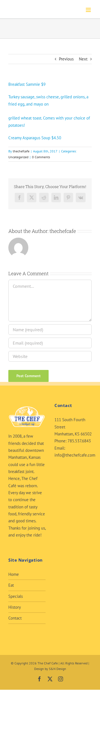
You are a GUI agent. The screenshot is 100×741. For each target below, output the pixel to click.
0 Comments (41, 157)
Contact (15, 618)
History (14, 607)
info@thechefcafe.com (74, 455)
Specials (15, 596)
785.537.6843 (79, 440)
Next (83, 59)
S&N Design (57, 669)
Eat (11, 585)
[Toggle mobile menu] (89, 10)
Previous (66, 59)
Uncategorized (18, 157)
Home (13, 574)
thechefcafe (21, 151)
